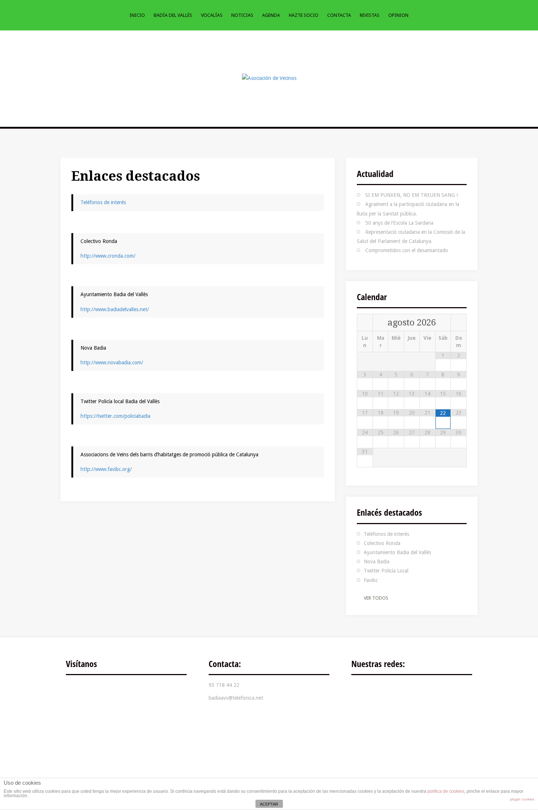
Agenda (271, 15)
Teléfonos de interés (103, 202)
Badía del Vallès (173, 15)
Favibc (371, 580)
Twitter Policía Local (386, 571)
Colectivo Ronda (382, 543)
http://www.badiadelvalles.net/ (115, 309)
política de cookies (445, 791)
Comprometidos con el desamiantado (406, 250)
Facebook (362, 690)
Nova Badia (376, 561)
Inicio (137, 15)
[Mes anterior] (365, 323)
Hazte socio (303, 15)
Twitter (384, 690)
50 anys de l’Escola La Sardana (399, 223)
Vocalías (212, 15)
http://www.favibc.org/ (106, 469)
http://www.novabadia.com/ (112, 362)
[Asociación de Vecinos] (269, 78)
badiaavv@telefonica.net (236, 698)
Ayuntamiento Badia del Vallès (397, 552)
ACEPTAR (269, 804)
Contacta (339, 15)
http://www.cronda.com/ (108, 256)
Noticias (242, 15)
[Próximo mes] (458, 323)
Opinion (398, 15)
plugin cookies (522, 799)
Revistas (370, 15)
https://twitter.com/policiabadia (115, 416)
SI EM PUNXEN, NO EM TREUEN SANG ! (411, 195)
